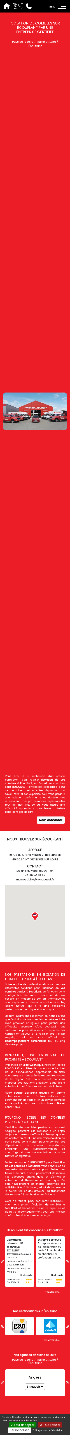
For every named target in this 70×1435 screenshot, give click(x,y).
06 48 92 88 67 (35, 875)
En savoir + (35, 1387)
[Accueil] (6, 6)
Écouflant (35, 46)
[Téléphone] (27, 6)
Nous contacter (50, 820)
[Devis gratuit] (16, 6)
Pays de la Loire (23, 42)
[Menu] (62, 6)
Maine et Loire (46, 42)
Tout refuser (51, 1425)
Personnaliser (19, 1430)
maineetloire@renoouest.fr (35, 879)
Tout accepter (23, 1425)
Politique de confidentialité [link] (47, 1430)
